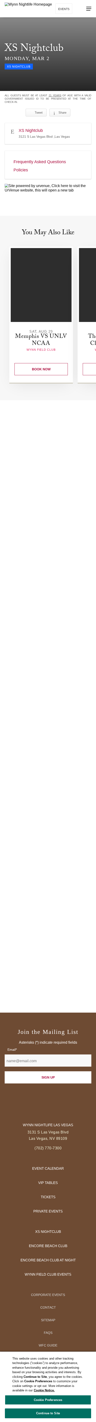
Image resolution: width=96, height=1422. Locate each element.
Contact (48, 1307)
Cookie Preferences (48, 1400)
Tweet (39, 112)
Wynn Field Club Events (48, 1274)
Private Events (48, 1211)
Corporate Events (48, 1295)
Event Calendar (48, 1168)
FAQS (48, 1333)
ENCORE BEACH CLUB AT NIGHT (48, 1260)
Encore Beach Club (48, 1246)
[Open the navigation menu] (88, 9)
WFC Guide (48, 1345)
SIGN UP (48, 1077)
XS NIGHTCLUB (48, 1232)
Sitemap (48, 1320)
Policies (21, 170)
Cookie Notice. (44, 1390)
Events (63, 9)
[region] (48, 1387)
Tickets (48, 1197)
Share (62, 112)
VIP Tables (48, 1183)
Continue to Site (48, 1413)
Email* (12, 1049)
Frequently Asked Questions (40, 161)
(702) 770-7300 (48, 1148)
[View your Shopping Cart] (79, 8)
